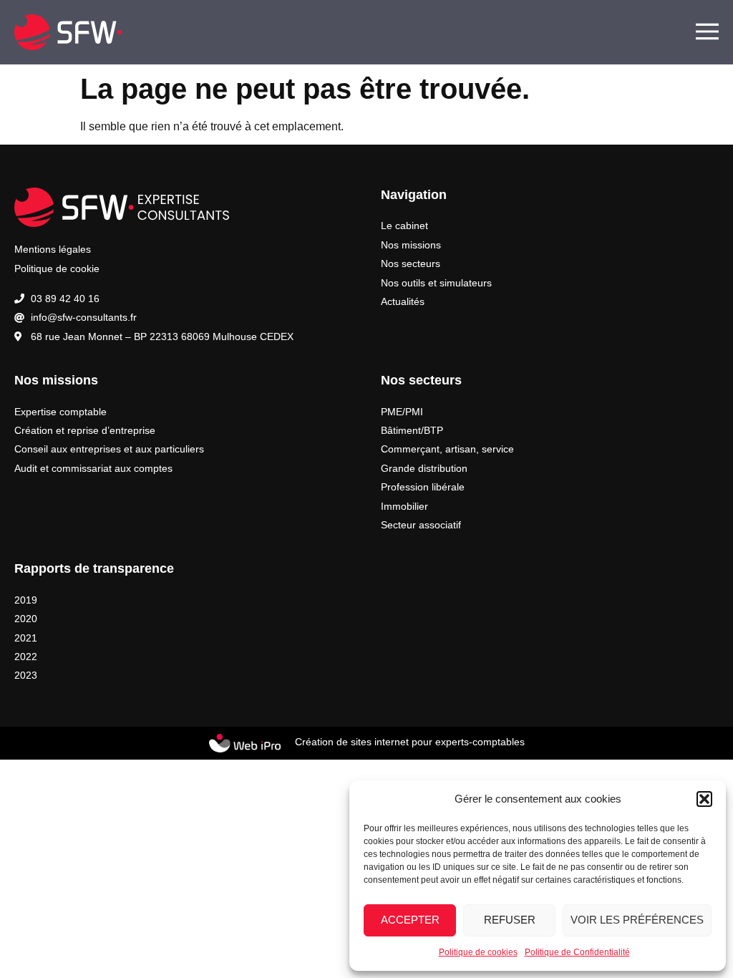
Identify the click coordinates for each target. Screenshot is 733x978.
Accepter (410, 920)
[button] (704, 799)
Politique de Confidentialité (577, 952)
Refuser (509, 920)
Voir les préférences (637, 920)
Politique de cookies (478, 952)
